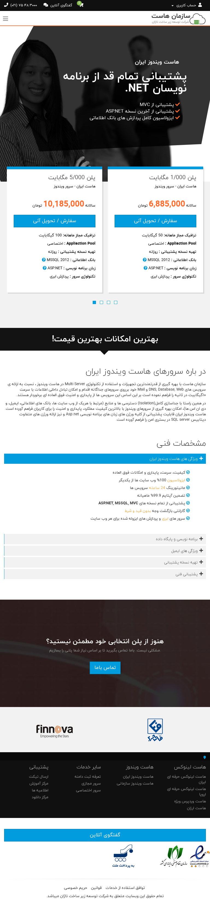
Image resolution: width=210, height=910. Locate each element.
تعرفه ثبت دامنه (88, 776)
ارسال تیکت (38, 776)
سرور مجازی (91, 783)
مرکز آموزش (39, 783)
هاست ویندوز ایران (138, 776)
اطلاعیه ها (40, 790)
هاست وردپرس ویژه (190, 801)
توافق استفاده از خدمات (125, 888)
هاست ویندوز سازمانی (135, 783)
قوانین (96, 888)
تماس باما (105, 667)
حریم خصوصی (75, 888)
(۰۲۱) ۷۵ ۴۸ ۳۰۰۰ (23, 5)
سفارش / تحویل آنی (54, 221)
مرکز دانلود (40, 797)
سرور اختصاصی (88, 790)
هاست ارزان (196, 808)
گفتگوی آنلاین (60, 5)
